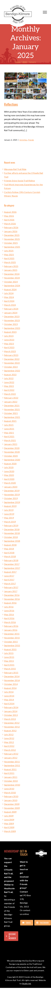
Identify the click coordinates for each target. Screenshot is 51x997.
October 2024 (11, 281)
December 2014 (11, 676)
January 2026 (10, 231)
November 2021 (12, 409)
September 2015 (12, 645)
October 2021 (11, 413)
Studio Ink (26, 983)
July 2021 (8, 425)
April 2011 (9, 773)
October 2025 (11, 243)
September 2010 (12, 785)
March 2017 (10, 583)
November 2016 (12, 599)
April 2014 (9, 703)
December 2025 (11, 235)
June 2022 (9, 382)
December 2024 (11, 274)
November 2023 (12, 320)
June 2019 (9, 514)
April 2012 (9, 746)
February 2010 (11, 796)
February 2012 (11, 753)
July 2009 (8, 815)
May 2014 (9, 699)
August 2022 (10, 374)
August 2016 (10, 603)
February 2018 (11, 560)
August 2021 (10, 421)
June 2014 (9, 695)
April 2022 (9, 390)
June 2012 (9, 738)
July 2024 (8, 293)
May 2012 (9, 742)
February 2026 (11, 227)
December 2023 (11, 316)
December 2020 (11, 448)
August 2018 (10, 545)
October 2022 (11, 366)
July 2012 (8, 734)
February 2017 (11, 587)
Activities (23, 140)
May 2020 (9, 475)
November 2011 (12, 761)
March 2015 (10, 668)
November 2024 (12, 277)
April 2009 (9, 827)
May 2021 (9, 432)
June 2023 (9, 339)
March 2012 (10, 750)
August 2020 (10, 463)
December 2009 (11, 804)
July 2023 (8, 336)
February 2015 (11, 672)
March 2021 (10, 440)
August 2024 (10, 289)
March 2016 (10, 622)
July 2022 (8, 378)
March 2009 (10, 831)
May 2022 (9, 386)
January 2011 (10, 777)
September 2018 (12, 541)
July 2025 (8, 250)
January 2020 (10, 486)
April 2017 (9, 579)
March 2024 (10, 305)
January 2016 (10, 630)
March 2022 (10, 394)
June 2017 (9, 576)
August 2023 (10, 332)
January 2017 (10, 591)
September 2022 (12, 370)
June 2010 (9, 788)
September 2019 (12, 502)
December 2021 (11, 405)
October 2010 (11, 781)
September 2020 (12, 459)
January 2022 (10, 401)
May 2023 (9, 343)
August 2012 (10, 730)
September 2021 (12, 417)
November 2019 (12, 494)
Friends (31, 140)
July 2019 (8, 510)
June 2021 (9, 428)
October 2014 (11, 684)
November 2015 (12, 637)
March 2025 (10, 262)
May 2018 (9, 548)
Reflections (11, 104)
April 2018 (9, 552)
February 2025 (11, 266)
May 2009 (9, 823)
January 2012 (10, 757)
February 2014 (11, 707)
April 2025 (9, 258)
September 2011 (12, 765)
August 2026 (10, 212)
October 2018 (11, 537)
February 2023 (11, 355)
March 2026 (10, 223)
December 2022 (11, 359)
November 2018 (12, 533)
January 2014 (10, 711)
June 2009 (9, 819)
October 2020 (11, 456)
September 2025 (12, 247)
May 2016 (9, 614)
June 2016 (9, 610)
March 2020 (10, 483)
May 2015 (9, 661)
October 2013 (11, 715)
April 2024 (9, 301)
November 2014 (12, 680)
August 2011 (10, 769)
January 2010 (10, 800)
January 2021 (10, 444)
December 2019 (11, 490)
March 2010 (10, 792)
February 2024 (11, 308)
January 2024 (10, 312)
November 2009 (12, 808)
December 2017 (11, 564)
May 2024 (9, 297)
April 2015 (9, 665)
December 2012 (11, 722)
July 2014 (8, 692)
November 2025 (12, 239)
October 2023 (11, 324)
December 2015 (11, 633)
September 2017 (12, 568)
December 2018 (11, 529)
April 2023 (9, 347)
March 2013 (10, 719)
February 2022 (11, 397)
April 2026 (9, 219)
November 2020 (12, 452)
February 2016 (11, 626)
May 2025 (9, 254)
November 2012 (12, 726)
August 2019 (10, 506)
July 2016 (8, 606)
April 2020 (9, 479)
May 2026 (9, 216)
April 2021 (9, 436)
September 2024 (12, 285)
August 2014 (10, 688)
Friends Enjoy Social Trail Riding (19, 180)
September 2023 (12, 328)
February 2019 (11, 525)
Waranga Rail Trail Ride (15, 169)
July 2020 (8, 467)
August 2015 (10, 649)
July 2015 (8, 653)
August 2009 (10, 812)
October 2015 (11, 641)
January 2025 (10, 270)
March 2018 (10, 556)
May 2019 (9, 517)
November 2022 (12, 363)
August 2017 (10, 572)
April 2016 (9, 618)
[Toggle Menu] (45, 12)
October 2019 (11, 498)
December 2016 (11, 595)
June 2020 (9, 471)
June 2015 (9, 657)
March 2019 (10, 521)
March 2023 (10, 351)
